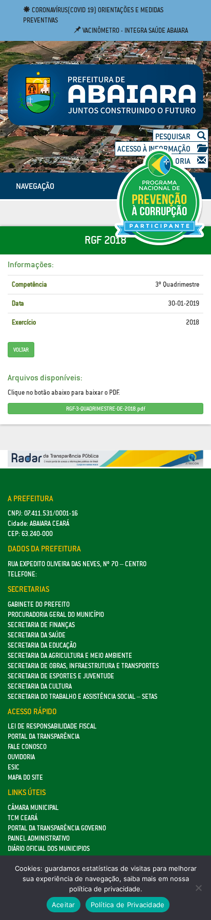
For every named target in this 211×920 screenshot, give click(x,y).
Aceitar (63, 905)
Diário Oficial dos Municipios (49, 848)
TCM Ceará (22, 818)
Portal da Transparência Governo (57, 828)
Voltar (21, 349)
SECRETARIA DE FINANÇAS (41, 625)
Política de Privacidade (128, 905)
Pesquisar (173, 136)
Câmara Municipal (33, 807)
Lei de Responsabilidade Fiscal (52, 726)
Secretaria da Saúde (37, 635)
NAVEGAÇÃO (35, 186)
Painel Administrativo (39, 838)
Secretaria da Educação (42, 645)
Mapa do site (25, 777)
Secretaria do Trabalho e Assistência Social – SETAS (82, 696)
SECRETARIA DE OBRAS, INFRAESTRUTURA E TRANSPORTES (83, 666)
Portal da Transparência (43, 736)
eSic (13, 767)
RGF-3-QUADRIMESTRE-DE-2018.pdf (105, 408)
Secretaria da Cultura (40, 686)
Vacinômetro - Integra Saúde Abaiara (134, 30)
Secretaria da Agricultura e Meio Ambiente (70, 655)
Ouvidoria (21, 757)
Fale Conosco (27, 747)
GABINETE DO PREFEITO (39, 604)
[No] (198, 888)
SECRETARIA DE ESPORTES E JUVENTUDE (61, 676)
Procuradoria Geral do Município (56, 614)
